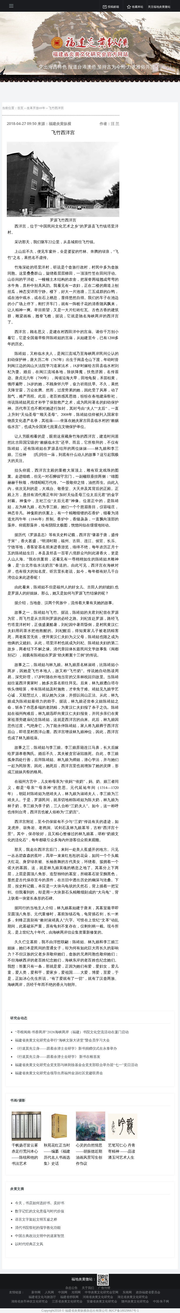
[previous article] (167, 67)
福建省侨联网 (69, 1297)
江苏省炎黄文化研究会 (67, 1301)
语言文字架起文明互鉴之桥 (36, 1219)
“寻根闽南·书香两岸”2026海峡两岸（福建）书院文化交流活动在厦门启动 (72, 1031)
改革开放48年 (36, 108)
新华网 (36, 1292)
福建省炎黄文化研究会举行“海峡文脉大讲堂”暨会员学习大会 (62, 1040)
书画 (13, 1100)
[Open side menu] (11, 6)
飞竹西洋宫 (56, 108)
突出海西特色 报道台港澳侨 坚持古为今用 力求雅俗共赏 (97, 67)
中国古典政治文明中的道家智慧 (39, 1235)
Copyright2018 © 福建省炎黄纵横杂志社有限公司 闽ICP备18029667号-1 (90, 1310)
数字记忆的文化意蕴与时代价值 (39, 1211)
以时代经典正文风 (29, 1243)
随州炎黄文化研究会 (135, 1301)
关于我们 (88, 1288)
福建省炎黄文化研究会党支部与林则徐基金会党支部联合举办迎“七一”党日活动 (76, 1064)
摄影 (22, 1100)
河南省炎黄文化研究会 (98, 1297)
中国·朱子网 (161, 1301)
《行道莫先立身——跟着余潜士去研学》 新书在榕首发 (57, 1056)
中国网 (62, 1292)
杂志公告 (71, 1288)
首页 (20, 108)
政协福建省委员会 (148, 1292)
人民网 (49, 1292)
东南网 (127, 1292)
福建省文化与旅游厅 (42, 1297)
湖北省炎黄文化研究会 (132, 1297)
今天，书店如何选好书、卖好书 (39, 1202)
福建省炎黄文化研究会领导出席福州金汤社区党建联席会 (59, 1073)
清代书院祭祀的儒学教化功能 (38, 1227)
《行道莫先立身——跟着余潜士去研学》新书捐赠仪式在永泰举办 (66, 1048)
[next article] (160, 67)
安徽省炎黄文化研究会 (102, 1301)
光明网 (76, 1292)
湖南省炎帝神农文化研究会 (29, 1301)
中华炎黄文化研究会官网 (101, 1292)
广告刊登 (104, 1288)
